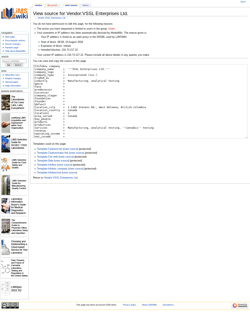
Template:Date (45, 160)
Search (5, 57)
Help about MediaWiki (15, 51)
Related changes (13, 78)
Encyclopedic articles (15, 40)
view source (70, 149)
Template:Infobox (46, 164)
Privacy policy (129, 305)
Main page (10, 37)
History (85, 5)
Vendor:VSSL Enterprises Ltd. (52, 18)
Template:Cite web (47, 156)
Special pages (11, 82)
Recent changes (13, 44)
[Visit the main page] (15, 15)
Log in (243, 1)
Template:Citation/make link (52, 153)
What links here (12, 75)
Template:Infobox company (52, 168)
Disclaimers (168, 305)
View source (71, 5)
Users (111, 28)
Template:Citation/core (49, 149)
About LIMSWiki (149, 305)
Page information (13, 85)
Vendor (38, 5)
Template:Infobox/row (49, 172)
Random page (11, 47)
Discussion (52, 5)
